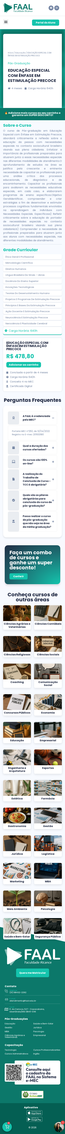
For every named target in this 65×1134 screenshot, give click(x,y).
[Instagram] (56, 8)
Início (10, 52)
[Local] (6, 1009)
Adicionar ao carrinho (23, 365)
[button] (5, 21)
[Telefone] (6, 991)
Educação (20, 52)
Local (11, 1007)
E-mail (12, 998)
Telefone (13, 990)
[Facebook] (51, 8)
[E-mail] (6, 999)
